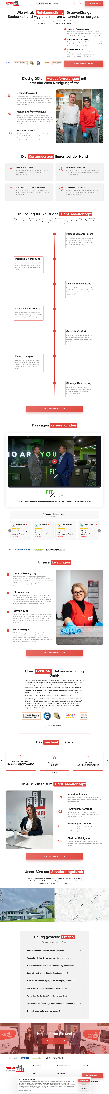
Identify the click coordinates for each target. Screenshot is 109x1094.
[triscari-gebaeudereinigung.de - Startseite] (54, 493)
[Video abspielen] (54, 461)
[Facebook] (74, 3)
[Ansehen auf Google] (13, 525)
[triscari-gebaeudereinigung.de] (12, 3)
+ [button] (56, 890)
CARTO (107, 920)
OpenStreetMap (95, 920)
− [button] (56, 892)
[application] (81, 905)
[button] (9, 530)
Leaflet (89, 920)
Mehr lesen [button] (15, 536)
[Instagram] (81, 3)
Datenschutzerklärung (25, 1090)
